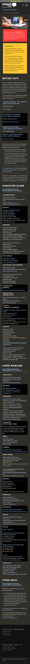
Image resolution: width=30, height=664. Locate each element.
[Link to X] (24, 662)
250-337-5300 (7, 109)
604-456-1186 (7, 393)
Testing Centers (20, 588)
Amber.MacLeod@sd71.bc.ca (11, 121)
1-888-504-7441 (12, 405)
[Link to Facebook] (27, 662)
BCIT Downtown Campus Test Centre (16, 574)
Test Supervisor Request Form (10, 170)
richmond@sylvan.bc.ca (9, 504)
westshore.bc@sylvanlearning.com (17, 318)
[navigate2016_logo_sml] (12, 5)
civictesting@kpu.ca (8, 522)
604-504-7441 (11, 404)
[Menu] (26, 5)
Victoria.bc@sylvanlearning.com (16, 354)
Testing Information (9, 10)
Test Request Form (7, 168)
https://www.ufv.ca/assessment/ (11, 382)
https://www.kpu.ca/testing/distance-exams (15, 451)
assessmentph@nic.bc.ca (10, 271)
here (6, 588)
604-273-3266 (7, 502)
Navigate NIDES (10, 658)
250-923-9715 (11, 204)
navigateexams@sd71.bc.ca (10, 605)
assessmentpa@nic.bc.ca (10, 262)
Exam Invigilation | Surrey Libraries (12, 556)
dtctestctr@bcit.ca (12, 572)
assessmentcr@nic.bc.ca (10, 202)
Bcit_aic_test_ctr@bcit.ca (10, 442)
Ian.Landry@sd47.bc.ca (9, 302)
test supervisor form (15, 158)
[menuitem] (22, 5)
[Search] (22, 5)
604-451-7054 (7, 444)
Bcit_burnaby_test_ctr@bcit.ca (11, 391)
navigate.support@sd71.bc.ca (9, 617)
